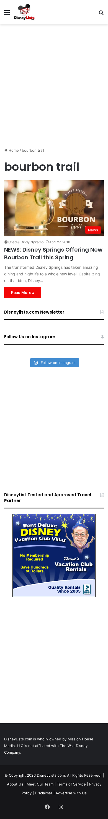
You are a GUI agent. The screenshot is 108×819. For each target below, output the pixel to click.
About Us (15, 784)
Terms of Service (71, 784)
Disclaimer (43, 793)
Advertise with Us (71, 793)
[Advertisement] (54, 84)
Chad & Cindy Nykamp (25, 242)
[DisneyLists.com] (24, 12)
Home (13, 150)
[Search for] (101, 14)
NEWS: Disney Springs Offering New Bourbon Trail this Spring (53, 253)
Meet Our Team (40, 784)
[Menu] (7, 14)
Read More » (22, 292)
